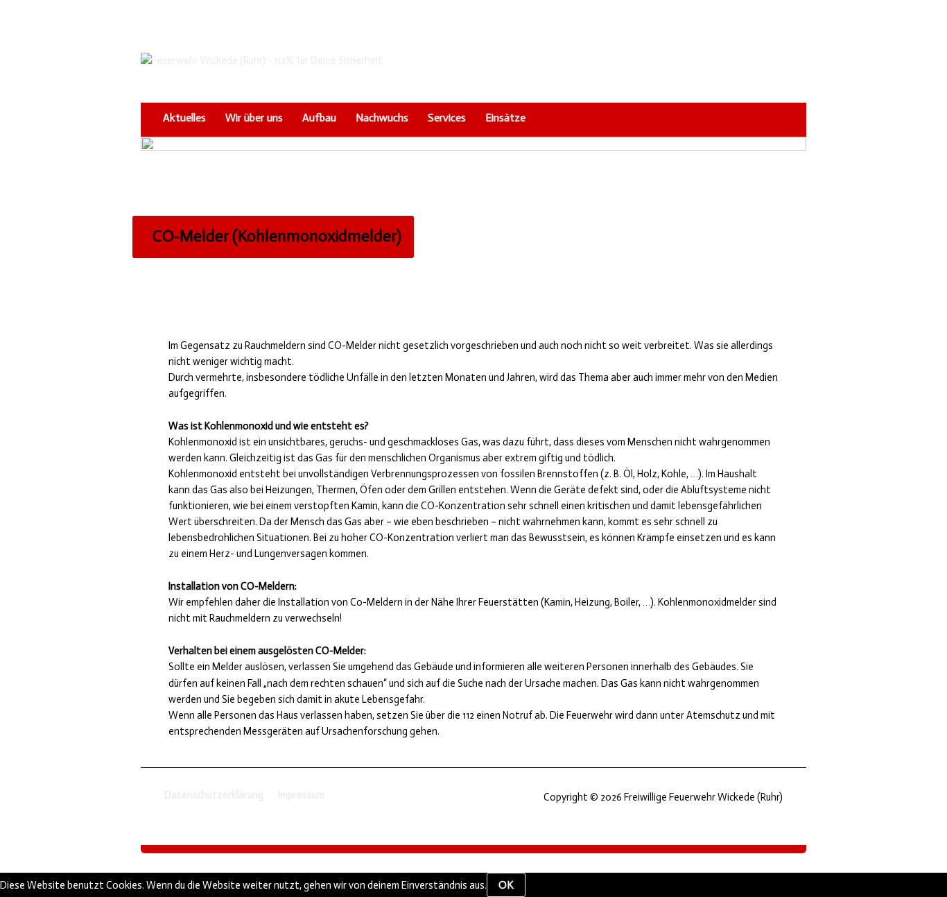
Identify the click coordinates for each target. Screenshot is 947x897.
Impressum (301, 795)
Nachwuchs (382, 117)
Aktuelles (184, 117)
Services (447, 117)
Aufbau (319, 117)
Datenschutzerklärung (213, 795)
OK (506, 884)
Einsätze (505, 117)
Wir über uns (254, 117)
